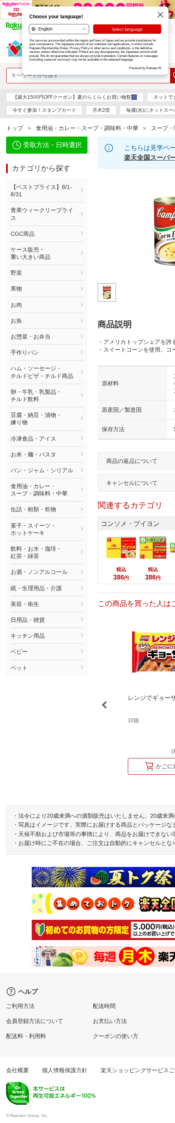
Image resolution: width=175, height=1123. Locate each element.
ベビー (19, 651)
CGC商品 (23, 233)
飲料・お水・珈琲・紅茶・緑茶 (36, 552)
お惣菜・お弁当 (30, 336)
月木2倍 (101, 110)
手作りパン (25, 352)
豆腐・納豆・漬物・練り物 (36, 419)
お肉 (16, 305)
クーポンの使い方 (115, 1036)
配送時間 (104, 1006)
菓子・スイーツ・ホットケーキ (33, 529)
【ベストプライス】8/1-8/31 (41, 191)
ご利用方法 (20, 1006)
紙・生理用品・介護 (36, 588)
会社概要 (17, 1070)
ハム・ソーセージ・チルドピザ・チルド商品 (42, 372)
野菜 (16, 272)
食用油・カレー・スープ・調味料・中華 (87, 128)
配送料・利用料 (26, 1036)
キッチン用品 (28, 635)
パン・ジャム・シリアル (42, 470)
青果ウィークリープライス (42, 214)
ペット (19, 668)
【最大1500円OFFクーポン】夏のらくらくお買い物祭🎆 (75, 97)
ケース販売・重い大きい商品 (30, 253)
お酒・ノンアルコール (39, 572)
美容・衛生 (25, 604)
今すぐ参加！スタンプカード (44, 110)
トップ (14, 128)
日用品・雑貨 (28, 620)
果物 (16, 288)
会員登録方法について (34, 1021)
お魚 (16, 320)
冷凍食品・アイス (33, 438)
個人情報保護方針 (65, 1070)
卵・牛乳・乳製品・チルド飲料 (36, 395)
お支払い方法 (110, 1021)
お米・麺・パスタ (33, 454)
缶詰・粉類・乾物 (33, 509)
